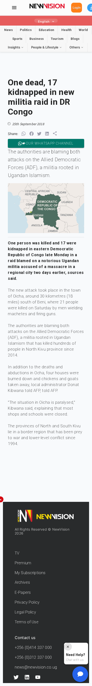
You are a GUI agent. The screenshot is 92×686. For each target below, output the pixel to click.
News (8, 30)
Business (36, 39)
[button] (23, 133)
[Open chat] (80, 674)
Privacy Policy (27, 602)
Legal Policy (25, 612)
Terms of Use (27, 622)
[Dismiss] (68, 647)
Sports (17, 39)
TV (17, 553)
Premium (23, 563)
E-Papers (23, 592)
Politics (26, 30)
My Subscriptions (30, 572)
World (83, 30)
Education (46, 30)
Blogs (75, 39)
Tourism (57, 39)
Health (66, 30)
